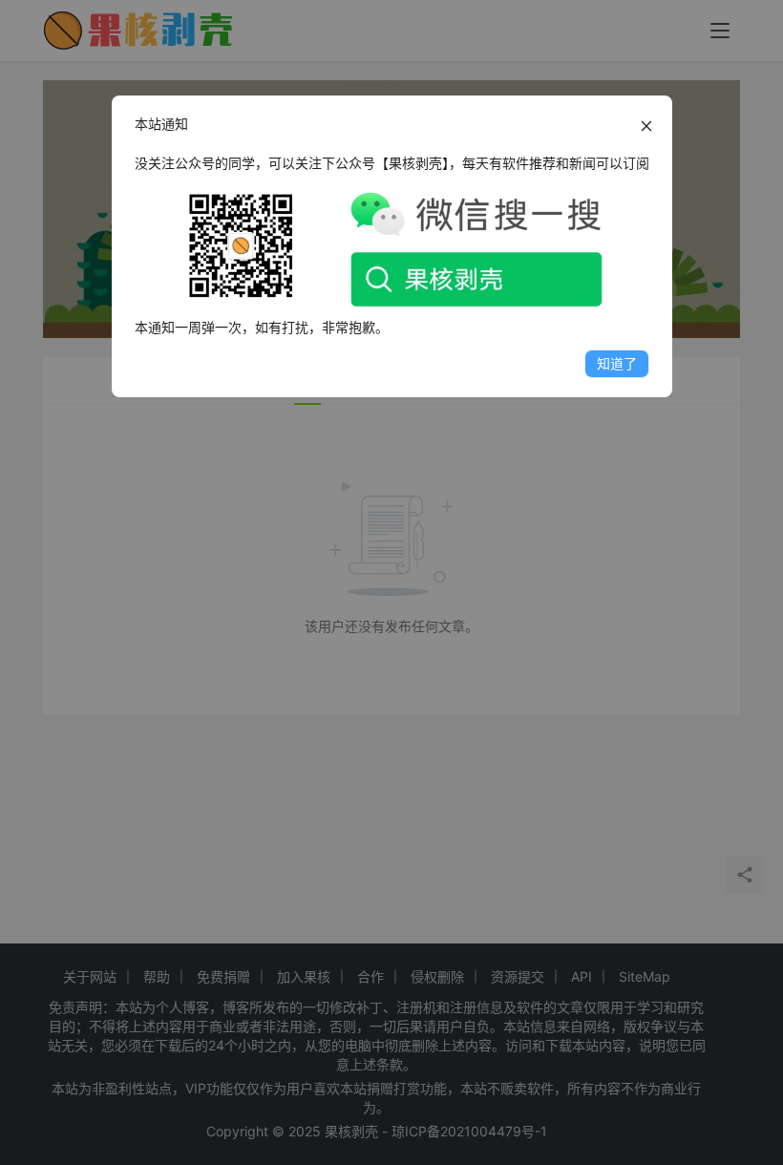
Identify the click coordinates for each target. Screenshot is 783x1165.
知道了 (617, 363)
